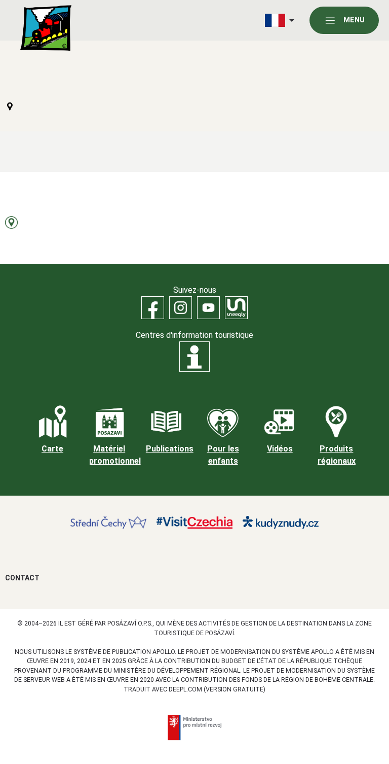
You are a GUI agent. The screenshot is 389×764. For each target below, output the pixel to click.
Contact (22, 578)
